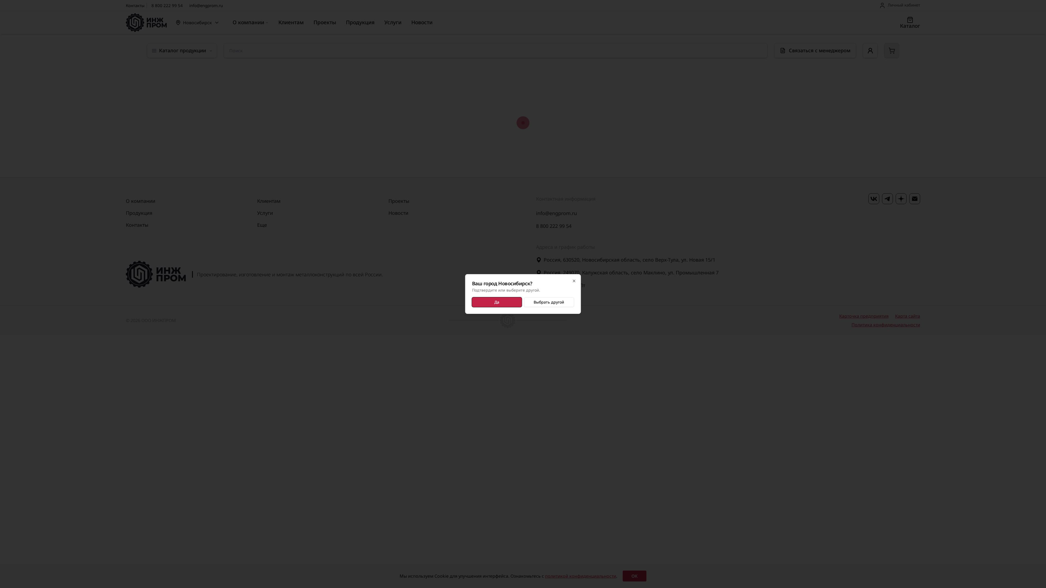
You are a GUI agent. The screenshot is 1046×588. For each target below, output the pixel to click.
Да (496, 302)
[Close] (574, 281)
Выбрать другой (549, 302)
